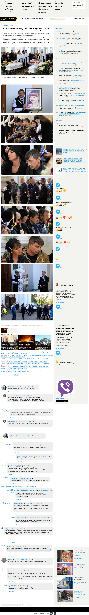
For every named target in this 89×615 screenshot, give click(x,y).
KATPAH (10, 465)
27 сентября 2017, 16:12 (19, 465)
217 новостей (10, 332)
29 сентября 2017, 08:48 (29, 435)
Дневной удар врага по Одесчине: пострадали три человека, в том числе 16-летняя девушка (61, 5)
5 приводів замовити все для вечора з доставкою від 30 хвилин (71, 81)
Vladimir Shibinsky (13, 387)
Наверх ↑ (16, 374)
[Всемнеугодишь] (7, 503)
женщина (14, 478)
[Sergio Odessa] (3, 570)
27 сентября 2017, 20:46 (25, 570)
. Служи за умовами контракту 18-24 (70, 39)
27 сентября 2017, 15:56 (37, 444)
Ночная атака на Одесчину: (67, 112)
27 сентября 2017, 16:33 (45, 517)
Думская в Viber (60, 398)
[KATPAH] (3, 465)
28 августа (59, 28)
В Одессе (61, 50)
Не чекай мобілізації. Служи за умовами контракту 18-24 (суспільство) (79, 566)
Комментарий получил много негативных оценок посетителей (18, 486)
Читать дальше (60, 302)
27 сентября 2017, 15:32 (29, 411)
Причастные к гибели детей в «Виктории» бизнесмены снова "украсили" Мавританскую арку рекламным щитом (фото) (25, 367)
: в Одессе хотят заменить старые (69, 89)
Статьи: (58, 146)
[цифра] (4, 562)
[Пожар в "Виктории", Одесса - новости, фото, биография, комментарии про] (4, 333)
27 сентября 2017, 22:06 (24, 478)
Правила (24, 605)
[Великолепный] (4, 396)
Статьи (25, 18)
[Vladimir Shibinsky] (4, 390)
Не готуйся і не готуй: (65, 80)
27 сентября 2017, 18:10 (23, 559)
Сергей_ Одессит (15, 435)
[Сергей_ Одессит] (5, 438)
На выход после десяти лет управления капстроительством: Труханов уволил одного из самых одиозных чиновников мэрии (26, 352)
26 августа (59, 120)
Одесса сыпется (15, 411)
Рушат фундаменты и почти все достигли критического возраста (70, 87)
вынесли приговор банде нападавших (72, 96)
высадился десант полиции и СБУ (72, 132)
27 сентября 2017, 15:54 (25, 421)
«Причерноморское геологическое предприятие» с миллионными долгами (70, 126)
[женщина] (6, 477)
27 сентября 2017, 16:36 (18, 529)
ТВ (37, 18)
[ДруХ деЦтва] (4, 422)
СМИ (41, 18)
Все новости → (60, 137)
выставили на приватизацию (72, 124)
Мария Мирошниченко (21, 444)
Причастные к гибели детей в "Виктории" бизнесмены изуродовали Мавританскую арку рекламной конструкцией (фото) (23, 370)
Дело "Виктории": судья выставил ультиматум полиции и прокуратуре (27, 361)
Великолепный (12, 396)
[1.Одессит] (2, 528)
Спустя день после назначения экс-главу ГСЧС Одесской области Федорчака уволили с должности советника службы (26, 359)
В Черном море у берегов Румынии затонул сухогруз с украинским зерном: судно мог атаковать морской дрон (80, 554)
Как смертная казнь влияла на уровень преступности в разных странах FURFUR (29, 549)
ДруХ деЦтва (11, 421)
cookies (47, 613)
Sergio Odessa (12, 570)
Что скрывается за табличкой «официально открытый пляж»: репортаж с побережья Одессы (75, 150)
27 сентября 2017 (6, 25)
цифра (10, 559)
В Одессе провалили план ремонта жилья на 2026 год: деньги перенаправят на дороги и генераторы (79, 595)
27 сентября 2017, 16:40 (45, 490)
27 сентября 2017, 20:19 (33, 503)
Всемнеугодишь (19, 503)
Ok (51, 613)
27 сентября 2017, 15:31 (26, 387)
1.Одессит (8, 529)
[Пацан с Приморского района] (9, 492)
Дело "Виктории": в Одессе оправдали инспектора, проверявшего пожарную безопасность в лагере (41, 346)
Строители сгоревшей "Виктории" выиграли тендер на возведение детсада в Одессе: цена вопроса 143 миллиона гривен (27, 355)
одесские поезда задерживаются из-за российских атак (71, 44)
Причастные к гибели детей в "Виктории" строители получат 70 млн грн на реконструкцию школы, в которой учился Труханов (25, 364)
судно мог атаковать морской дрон (70, 34)
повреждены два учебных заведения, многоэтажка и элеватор (72, 113)
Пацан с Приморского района (25, 490)
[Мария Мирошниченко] (6, 444)
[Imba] (3, 545)
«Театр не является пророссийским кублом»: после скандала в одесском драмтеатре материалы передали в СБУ (74, 160)
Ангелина (12, 585)
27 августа (59, 59)
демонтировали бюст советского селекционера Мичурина (72, 76)
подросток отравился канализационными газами (67, 64)
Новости (31, 18)
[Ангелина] (4, 585)
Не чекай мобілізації (64, 38)
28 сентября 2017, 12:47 (24, 585)
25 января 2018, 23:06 (24, 396)
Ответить (10, 392)
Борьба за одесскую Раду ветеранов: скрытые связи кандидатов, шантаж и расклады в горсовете (28, 5)
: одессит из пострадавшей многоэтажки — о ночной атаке (69, 107)
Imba (8, 546)
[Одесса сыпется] (5, 411)
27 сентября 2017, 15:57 (40, 456)
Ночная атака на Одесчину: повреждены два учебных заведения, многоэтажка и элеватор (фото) (10, 6)
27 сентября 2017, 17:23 (19, 546)
